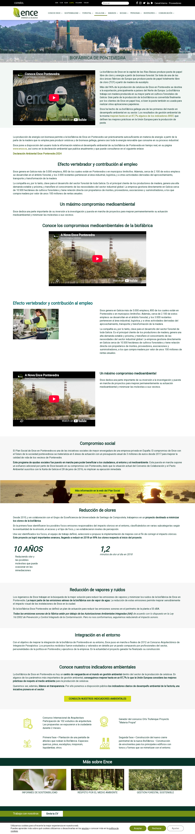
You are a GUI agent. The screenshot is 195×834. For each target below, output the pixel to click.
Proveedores (175, 3)
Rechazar (156, 828)
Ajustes (175, 828)
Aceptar (138, 828)
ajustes (85, 828)
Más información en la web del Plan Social (97, 490)
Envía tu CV (52, 813)
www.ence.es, (20, 148)
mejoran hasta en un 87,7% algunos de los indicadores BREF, (142, 115)
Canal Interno (161, 3)
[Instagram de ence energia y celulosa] (140, 3)
